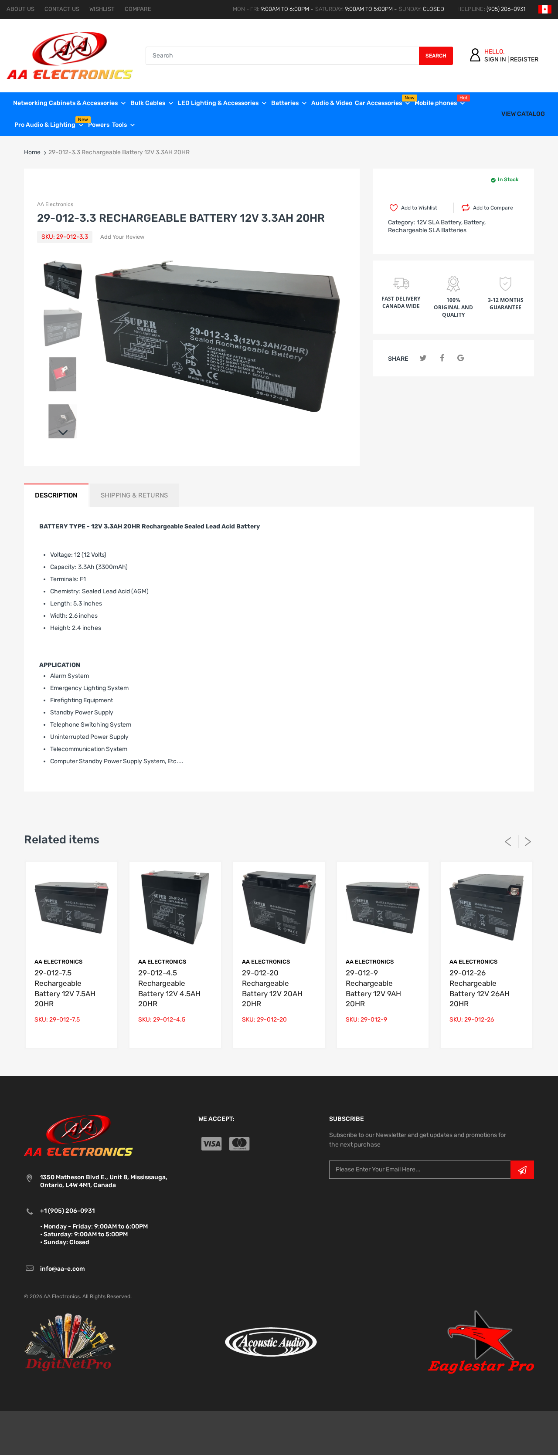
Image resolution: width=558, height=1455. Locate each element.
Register (524, 59)
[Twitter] (423, 358)
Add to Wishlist (419, 208)
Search (435, 56)
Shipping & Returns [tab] (134, 495)
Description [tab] (56, 495)
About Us (20, 9)
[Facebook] (441, 358)
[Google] (460, 358)
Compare (138, 9)
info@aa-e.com (62, 1268)
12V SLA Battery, (440, 222)
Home (32, 152)
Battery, (475, 222)
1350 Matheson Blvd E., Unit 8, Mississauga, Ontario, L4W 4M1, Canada (103, 1181)
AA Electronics (55, 204)
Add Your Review (122, 236)
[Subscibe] (522, 1170)
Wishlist (102, 9)
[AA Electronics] (70, 55)
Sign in (495, 59)
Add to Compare (493, 208)
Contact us (61, 9)
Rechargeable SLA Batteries (427, 230)
